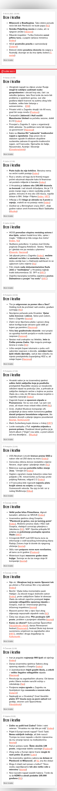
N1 (47, 25)
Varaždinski (15, 704)
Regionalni (22, 628)
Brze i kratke (8, 60)
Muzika (13, 211)
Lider (33, 754)
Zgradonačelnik (17, 149)
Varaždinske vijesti (19, 625)
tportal (29, 318)
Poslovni (35, 112)
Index (12, 40)
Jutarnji (13, 46)
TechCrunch (23, 420)
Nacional (29, 129)
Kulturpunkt (14, 636)
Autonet (22, 336)
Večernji (29, 31)
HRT (47, 196)
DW (27, 106)
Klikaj (29, 491)
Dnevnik (14, 252)
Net (22, 684)
